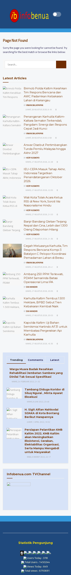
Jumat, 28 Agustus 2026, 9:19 (38, 109)
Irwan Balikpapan (34, 105)
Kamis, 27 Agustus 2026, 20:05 (39, 291)
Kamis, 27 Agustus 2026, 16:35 (39, 343)
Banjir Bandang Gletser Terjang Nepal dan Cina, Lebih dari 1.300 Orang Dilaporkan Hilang (45, 225)
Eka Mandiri (31, 287)
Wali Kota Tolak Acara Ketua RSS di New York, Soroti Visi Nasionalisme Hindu (43, 201)
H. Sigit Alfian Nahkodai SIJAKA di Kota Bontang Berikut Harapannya (42, 413)
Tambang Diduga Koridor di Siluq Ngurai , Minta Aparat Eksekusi (44, 393)
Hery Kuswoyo (32, 158)
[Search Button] (61, 64)
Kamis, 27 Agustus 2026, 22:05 (39, 190)
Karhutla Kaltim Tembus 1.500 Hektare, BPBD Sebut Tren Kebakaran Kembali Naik (44, 302)
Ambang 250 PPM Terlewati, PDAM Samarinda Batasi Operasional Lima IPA (43, 278)
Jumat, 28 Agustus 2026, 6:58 (38, 138)
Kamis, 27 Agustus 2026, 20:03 (39, 315)
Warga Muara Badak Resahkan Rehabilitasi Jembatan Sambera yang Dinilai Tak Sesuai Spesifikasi (36, 372)
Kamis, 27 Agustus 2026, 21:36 (39, 239)
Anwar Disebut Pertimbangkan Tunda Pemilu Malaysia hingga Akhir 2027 (45, 149)
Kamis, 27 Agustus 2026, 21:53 (39, 214)
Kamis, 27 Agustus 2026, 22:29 (39, 162)
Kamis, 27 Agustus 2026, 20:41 (39, 267)
